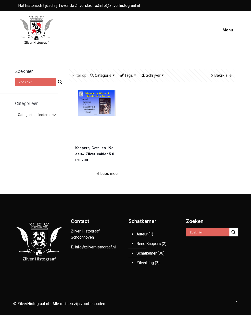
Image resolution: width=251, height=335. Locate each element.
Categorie (103, 75)
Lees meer (109, 173)
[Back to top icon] (236, 301)
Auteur (142, 234)
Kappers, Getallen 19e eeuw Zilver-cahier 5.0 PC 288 (94, 154)
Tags (129, 75)
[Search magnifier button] (60, 82)
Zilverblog (145, 262)
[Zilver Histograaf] (36, 30)
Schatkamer (147, 253)
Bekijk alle (223, 75)
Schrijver (153, 75)
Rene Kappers (149, 243)
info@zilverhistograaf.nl (119, 5)
